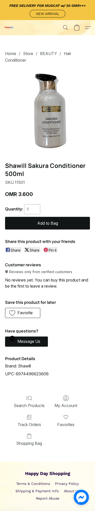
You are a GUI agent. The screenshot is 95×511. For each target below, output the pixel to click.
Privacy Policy (67, 484)
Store (28, 53)
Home (10, 53)
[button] (47, 13)
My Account (65, 405)
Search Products (29, 405)
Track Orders (29, 424)
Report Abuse (47, 498)
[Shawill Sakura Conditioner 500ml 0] (47, 111)
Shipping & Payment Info (37, 491)
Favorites (65, 424)
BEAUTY (48, 53)
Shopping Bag (29, 443)
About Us (72, 491)
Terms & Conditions (33, 484)
